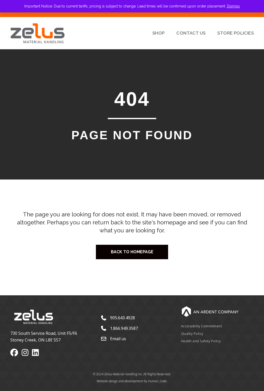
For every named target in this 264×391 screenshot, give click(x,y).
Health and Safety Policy (201, 341)
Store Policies (235, 33)
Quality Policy (192, 333)
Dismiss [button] (233, 6)
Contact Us (190, 33)
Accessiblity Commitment (201, 326)
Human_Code (157, 381)
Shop (158, 33)
